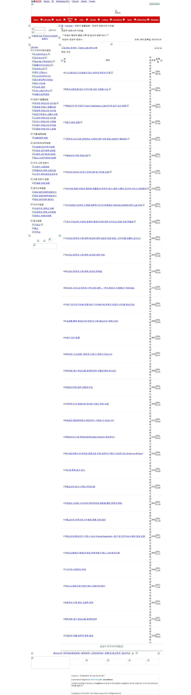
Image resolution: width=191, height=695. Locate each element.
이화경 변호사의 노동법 (45, 129)
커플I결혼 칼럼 (41, 138)
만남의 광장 (39, 87)
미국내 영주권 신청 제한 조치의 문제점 (84, 271)
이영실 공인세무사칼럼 (44, 150)
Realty (58, 20)
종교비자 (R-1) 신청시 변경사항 (80, 486)
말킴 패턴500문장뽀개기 (45, 192)
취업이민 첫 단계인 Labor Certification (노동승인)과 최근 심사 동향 (96, 106)
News (36, 20)
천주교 (37, 232)
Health (93, 20)
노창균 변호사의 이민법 (45, 118)
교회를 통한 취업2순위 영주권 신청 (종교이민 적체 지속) (92, 321)
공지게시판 (39, 58)
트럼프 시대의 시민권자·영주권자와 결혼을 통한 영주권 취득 (94, 503)
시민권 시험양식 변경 (76, 569)
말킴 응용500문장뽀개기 (45, 196)
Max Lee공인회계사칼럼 (45, 158)
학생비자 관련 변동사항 (77, 155)
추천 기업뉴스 (40, 72)
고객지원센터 (97, 653)
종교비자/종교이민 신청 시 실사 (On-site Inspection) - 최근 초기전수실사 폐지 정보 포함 (105, 536)
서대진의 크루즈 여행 (44, 208)
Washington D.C (63, 1)
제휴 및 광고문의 (112, 653)
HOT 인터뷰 (39, 83)
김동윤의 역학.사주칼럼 (45, 212)
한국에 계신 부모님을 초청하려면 (81, 619)
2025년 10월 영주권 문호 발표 (79, 636)
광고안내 (126, 653)
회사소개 (57, 653)
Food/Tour (117, 20)
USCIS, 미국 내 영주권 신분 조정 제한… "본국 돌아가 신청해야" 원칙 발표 (100, 288)
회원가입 (38, 36)
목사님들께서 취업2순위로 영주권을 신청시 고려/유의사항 (93, 553)
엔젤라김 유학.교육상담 (45, 170)
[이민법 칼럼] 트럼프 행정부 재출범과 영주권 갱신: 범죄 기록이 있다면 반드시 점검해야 (106, 188)
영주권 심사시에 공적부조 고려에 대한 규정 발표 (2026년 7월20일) (96, 139)
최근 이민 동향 (73, 337)
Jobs (81, 20)
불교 (36, 228)
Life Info (47, 20)
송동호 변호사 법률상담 (45, 107)
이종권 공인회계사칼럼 (44, 154)
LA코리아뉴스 (40, 54)
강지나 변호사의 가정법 (45, 121)
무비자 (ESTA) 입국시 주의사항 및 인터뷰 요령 (87, 172)
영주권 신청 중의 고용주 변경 (79, 602)
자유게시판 (39, 69)
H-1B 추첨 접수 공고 (75, 470)
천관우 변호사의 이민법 (45, 103)
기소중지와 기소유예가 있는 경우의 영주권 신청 (88, 73)
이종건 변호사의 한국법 (45, 125)
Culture (105, 20)
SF (53, 1)
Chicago (75, 1)
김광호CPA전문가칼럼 (44, 147)
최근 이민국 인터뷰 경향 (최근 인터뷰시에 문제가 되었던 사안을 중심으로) (100, 304)
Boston (47, 1)
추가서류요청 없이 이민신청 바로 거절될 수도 (87, 89)
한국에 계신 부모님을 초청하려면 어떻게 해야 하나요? (91, 371)
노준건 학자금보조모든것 (46, 174)
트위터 (73, 48)
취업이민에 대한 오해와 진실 (79, 387)
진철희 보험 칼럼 (42, 183)
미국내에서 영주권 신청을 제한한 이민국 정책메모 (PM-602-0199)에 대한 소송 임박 (104, 205)
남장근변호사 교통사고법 (46, 114)
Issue (129, 20)
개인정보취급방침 (71, 653)
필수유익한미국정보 (43, 80)
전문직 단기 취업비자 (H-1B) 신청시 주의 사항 (87, 404)
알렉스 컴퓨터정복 (42, 216)
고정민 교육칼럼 (41, 167)
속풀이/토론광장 (41, 94)
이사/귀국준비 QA (42, 76)
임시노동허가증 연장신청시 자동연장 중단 (85, 586)
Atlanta (84, 1)
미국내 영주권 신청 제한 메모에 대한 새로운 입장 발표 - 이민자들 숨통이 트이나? (103, 238)
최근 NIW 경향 (73, 122)
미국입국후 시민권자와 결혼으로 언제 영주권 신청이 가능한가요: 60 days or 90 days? (104, 453)
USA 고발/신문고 (42, 91)
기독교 (37, 225)
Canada (92, 1)
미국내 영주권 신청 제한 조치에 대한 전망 (85, 255)
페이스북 (92, 48)
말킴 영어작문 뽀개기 (44, 199)
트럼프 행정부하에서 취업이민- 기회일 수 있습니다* (90, 420)
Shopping (155, 20)
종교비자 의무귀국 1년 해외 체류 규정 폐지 (86, 520)
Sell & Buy (70, 19)
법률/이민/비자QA (42, 65)
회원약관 (85, 653)
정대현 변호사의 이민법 (45, 111)
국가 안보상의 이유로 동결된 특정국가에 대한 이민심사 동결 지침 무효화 (99, 222)
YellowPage (142, 20)
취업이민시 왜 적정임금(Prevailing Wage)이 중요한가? (90, 437)
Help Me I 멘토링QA (43, 61)
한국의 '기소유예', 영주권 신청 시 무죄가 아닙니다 (89, 354)
